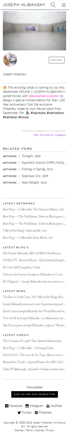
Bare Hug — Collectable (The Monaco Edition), (33, 209)
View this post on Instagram (49, 135)
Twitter (26, 412)
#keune (23, 117)
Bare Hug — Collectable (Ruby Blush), (28, 238)
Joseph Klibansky (15, 74)
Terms (29, 430)
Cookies (39, 430)
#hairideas (10, 117)
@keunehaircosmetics (44, 96)
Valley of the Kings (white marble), (25, 230)
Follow (56, 60)
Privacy (50, 430)
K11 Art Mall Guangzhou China (21, 267)
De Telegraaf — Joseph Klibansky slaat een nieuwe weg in (35, 281)
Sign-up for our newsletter (34, 394)
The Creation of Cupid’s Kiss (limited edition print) (32, 341)
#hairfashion (55, 113)
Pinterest (45, 412)
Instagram (36, 405)
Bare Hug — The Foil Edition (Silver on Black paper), (36, 216)
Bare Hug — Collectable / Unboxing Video (28, 348)
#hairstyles (38, 113)
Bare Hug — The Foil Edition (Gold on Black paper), (36, 224)
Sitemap (19, 430)
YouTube (56, 405)
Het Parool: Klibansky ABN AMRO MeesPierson (32, 253)
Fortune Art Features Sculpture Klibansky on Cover (33, 274)
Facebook (15, 405)
